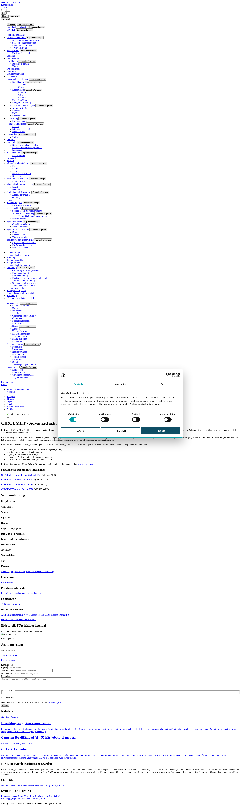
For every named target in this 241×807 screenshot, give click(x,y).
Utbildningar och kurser (17, 288)
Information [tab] (120, 384)
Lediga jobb (17, 370)
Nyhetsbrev (17, 359)
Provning (11, 257)
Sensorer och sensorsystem (24, 43)
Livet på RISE (18, 372)
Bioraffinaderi (13, 50)
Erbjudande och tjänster (17, 27)
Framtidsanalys (13, 252)
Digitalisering (13, 76)
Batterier (21, 84)
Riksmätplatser (18, 181)
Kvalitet (15, 308)
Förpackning (12, 118)
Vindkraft (22, 97)
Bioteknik (11, 56)
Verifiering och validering (23, 280)
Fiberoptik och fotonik (22, 45)
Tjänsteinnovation (20, 237)
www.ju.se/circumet (87, 464)
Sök (3, 10)
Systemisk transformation (18, 229)
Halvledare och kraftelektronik (25, 40)
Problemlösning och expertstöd (20, 293)
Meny (4, 16)
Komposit (16, 168)
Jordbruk (11, 139)
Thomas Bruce (64, 615)
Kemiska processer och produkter (27, 147)
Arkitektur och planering (23, 213)
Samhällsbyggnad (14, 202)
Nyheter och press (15, 344)
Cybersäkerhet (13, 69)
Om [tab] (162, 384)
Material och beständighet (18, 163)
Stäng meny (14, 16)
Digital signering (19, 339)
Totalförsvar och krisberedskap (20, 240)
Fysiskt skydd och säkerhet (24, 242)
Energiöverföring (19, 100)
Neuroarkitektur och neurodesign (32, 216)
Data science (12, 71)
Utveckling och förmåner (23, 375)
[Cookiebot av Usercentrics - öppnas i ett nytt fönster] (168, 375)
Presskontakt (17, 349)
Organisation (18, 318)
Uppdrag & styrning (21, 306)
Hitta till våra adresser (29, 785)
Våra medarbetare (20, 331)
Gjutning (16, 197)
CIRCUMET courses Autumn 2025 (18, 479)
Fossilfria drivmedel (21, 53)
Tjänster (10, 399)
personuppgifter (55, 702)
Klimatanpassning (14, 150)
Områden (11, 24)
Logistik (16, 187)
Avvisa (80, 431)
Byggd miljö (12, 61)
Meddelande (6, 676)
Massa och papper (20, 121)
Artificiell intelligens (16, 35)
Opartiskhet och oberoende (24, 283)
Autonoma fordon (20, 108)
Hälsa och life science (16, 124)
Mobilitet (16, 189)
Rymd (9, 200)
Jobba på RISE (57, 785)
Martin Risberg (51, 615)
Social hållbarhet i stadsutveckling (27, 211)
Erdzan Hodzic (37, 615)
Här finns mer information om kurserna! (18, 619)
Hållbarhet (16, 311)
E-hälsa (15, 126)
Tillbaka (5, 19)
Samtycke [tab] (79, 384)
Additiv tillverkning (21, 195)
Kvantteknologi (13, 152)
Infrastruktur (12, 134)
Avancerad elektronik (16, 37)
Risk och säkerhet (20, 247)
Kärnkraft (22, 92)
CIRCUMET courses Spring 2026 (17, 489)
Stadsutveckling (14, 208)
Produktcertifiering (20, 273)
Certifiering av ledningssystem (25, 270)
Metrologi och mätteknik (17, 178)
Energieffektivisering (21, 103)
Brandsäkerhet (13, 58)
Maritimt (10, 160)
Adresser (16, 329)
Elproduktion (18, 90)
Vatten (15, 137)
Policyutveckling (14, 262)
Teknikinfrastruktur (15, 260)
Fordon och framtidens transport (21, 105)
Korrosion (16, 176)
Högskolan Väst (18, 571)
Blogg (15, 362)
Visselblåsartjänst (19, 336)
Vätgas (21, 87)
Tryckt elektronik (19, 48)
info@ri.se (40, 799)
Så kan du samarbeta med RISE (21, 298)
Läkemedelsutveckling (22, 129)
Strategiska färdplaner (16, 290)
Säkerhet (16, 313)
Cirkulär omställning (21, 224)
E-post (4, 667)
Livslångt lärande (19, 234)
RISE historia (18, 323)
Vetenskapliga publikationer (24, 364)
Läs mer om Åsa (8, 660)
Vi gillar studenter (20, 377)
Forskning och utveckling (18, 255)
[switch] (105, 419)
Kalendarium (18, 354)
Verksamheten (13, 303)
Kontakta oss (12, 326)
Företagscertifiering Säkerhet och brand (29, 278)
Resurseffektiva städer (22, 205)
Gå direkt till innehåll (10, 2)
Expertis (10, 401)
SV (2, 7)
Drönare (16, 110)
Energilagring (18, 82)
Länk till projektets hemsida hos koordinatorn (21, 593)
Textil (14, 171)
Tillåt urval (120, 431)
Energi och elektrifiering (17, 79)
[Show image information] (8, 417)
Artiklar (10, 409)
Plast (14, 166)
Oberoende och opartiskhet (24, 316)
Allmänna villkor (27, 799)
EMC (14, 113)
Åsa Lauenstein (8, 615)
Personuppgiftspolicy (10, 799)
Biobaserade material (21, 173)
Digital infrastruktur (15, 74)
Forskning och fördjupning (18, 265)
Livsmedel (11, 158)
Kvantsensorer (18, 155)
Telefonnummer (8, 670)
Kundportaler (7, 5)
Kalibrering (12, 295)
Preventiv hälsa (19, 219)
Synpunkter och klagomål (23, 285)
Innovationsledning (20, 226)
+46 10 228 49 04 (9, 655)
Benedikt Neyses (22, 615)
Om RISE (11, 30)
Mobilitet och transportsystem (20, 184)
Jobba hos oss (13, 367)
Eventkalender (55, 796)
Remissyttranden (19, 352)
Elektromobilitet (19, 115)
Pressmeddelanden (9, 796)
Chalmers (5, 571)
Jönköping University (10, 604)
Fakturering (17, 341)
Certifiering (12, 267)
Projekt (10, 404)
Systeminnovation (14, 221)
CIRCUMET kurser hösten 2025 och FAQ (21, 475)
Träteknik (16, 66)
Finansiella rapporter (21, 321)
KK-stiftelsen (7, 582)
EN (5, 7)
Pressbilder (17, 347)
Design (15, 232)
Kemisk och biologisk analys (25, 145)
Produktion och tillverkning (19, 192)
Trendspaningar (19, 357)
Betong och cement (20, 64)
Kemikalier (11, 142)
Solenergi (22, 95)
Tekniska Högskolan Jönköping (40, 571)
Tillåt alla (160, 431)
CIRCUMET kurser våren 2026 (16, 484)
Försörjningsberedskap (22, 245)
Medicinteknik (18, 131)
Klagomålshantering (21, 334)
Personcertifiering (20, 275)
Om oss (4, 785)
